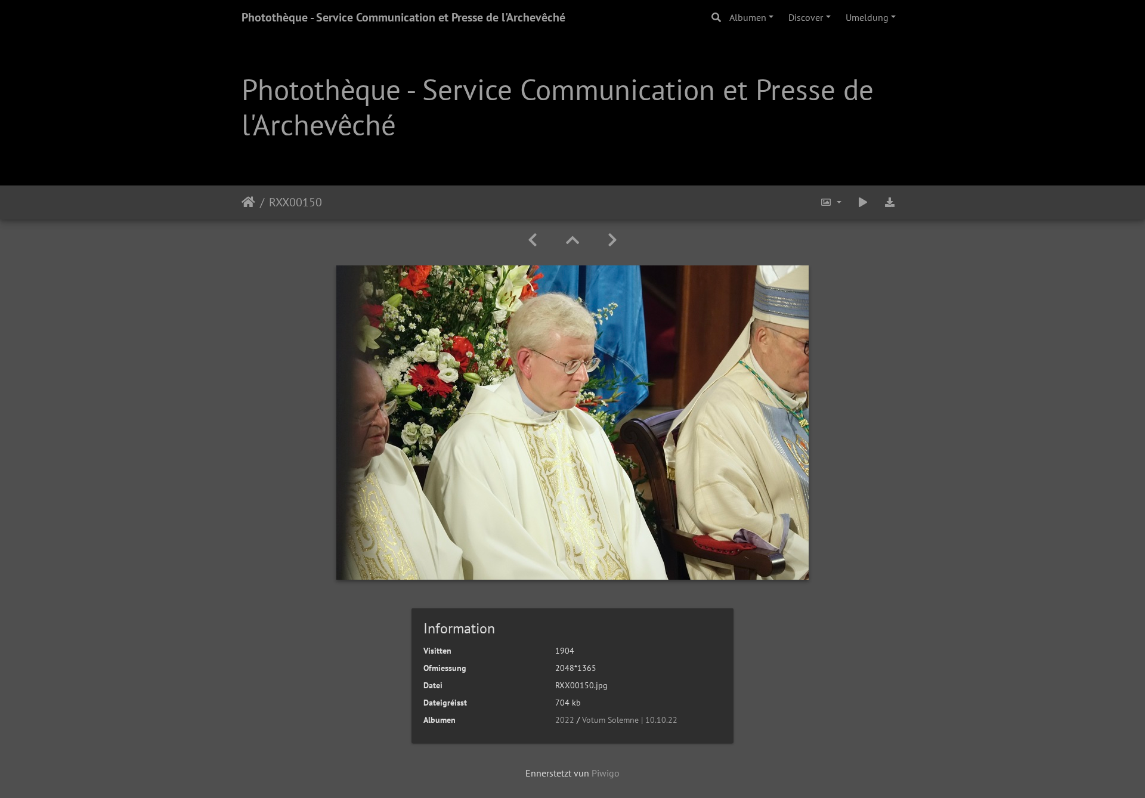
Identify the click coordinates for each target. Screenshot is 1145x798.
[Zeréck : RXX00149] (532, 240)
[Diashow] (863, 202)
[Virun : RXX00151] (612, 240)
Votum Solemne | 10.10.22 (629, 720)
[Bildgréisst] (830, 202)
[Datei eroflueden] (889, 202)
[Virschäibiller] (572, 240)
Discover (805, 17)
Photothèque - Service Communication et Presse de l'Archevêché (403, 17)
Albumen (747, 17)
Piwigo (606, 773)
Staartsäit (248, 202)
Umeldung (867, 17)
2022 (564, 720)
